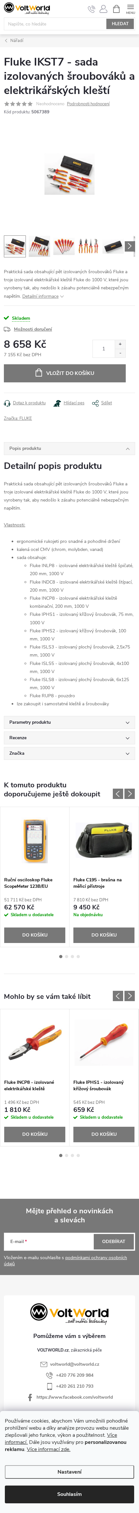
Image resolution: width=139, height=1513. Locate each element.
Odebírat (113, 1241)
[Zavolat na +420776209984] (92, 9)
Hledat (120, 24)
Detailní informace (40, 296)
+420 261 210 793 (74, 1386)
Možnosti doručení (33, 329)
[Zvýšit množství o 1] (120, 344)
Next (129, 794)
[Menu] (130, 8)
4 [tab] (78, 956)
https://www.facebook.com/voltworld (75, 1397)
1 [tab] (60, 956)
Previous (118, 794)
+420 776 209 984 (74, 1375)
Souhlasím (69, 1494)
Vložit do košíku (70, 373)
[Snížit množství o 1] (120, 353)
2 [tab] (66, 956)
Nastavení (69, 1472)
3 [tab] (72, 956)
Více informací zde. (48, 1449)
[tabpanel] (35, 877)
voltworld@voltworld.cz (74, 1364)
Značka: (18, 418)
